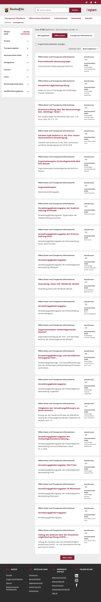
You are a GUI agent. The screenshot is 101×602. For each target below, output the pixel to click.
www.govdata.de (58, 581)
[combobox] (52, 10)
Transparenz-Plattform (15, 18)
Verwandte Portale (61, 570)
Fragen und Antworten (14, 579)
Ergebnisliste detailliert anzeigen (51, 44)
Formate (7, 70)
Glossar (9, 583)
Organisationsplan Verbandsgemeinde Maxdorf (57, 330)
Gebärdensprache (36, 583)
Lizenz (6, 77)
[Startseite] (14, 10)
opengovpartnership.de (61, 589)
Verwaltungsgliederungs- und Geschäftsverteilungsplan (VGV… (59, 356)
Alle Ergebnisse (43, 35)
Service (14, 569)
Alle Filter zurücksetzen (25, 33)
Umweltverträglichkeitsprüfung (53, 85)
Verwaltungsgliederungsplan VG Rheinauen (59, 488)
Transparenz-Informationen (81, 35)
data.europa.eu (57, 585)
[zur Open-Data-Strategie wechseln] (91, 10)
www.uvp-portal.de (59, 578)
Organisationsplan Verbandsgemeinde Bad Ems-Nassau (59, 162)
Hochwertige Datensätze (13, 84)
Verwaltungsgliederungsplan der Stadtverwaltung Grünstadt (59, 209)
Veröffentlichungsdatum (13, 91)
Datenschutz (34, 591)
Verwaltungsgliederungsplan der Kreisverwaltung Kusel (58, 235)
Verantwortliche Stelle (12, 55)
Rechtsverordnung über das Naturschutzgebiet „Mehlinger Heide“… (59, 110)
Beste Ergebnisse (89, 49)
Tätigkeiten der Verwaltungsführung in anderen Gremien (59, 409)
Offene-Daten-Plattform (39, 18)
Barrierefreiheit (35, 579)
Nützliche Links (41, 569)
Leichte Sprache (35, 587)
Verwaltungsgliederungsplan (52, 260)
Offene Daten (59, 35)
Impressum (33, 575)
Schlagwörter (9, 62)
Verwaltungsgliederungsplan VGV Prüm (57, 465)
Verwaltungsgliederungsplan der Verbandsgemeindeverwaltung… (54, 437)
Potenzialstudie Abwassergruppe (54, 61)
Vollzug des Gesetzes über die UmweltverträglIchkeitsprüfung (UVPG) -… (58, 535)
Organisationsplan (47, 187)
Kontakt (88, 18)
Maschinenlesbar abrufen (65, 30)
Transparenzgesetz (11, 48)
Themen (7, 41)
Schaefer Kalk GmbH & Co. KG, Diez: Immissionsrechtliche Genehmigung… (59, 136)
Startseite (8, 22)
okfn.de (55, 593)
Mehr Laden (67, 558)
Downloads (76, 18)
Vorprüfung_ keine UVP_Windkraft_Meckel (58, 284)
